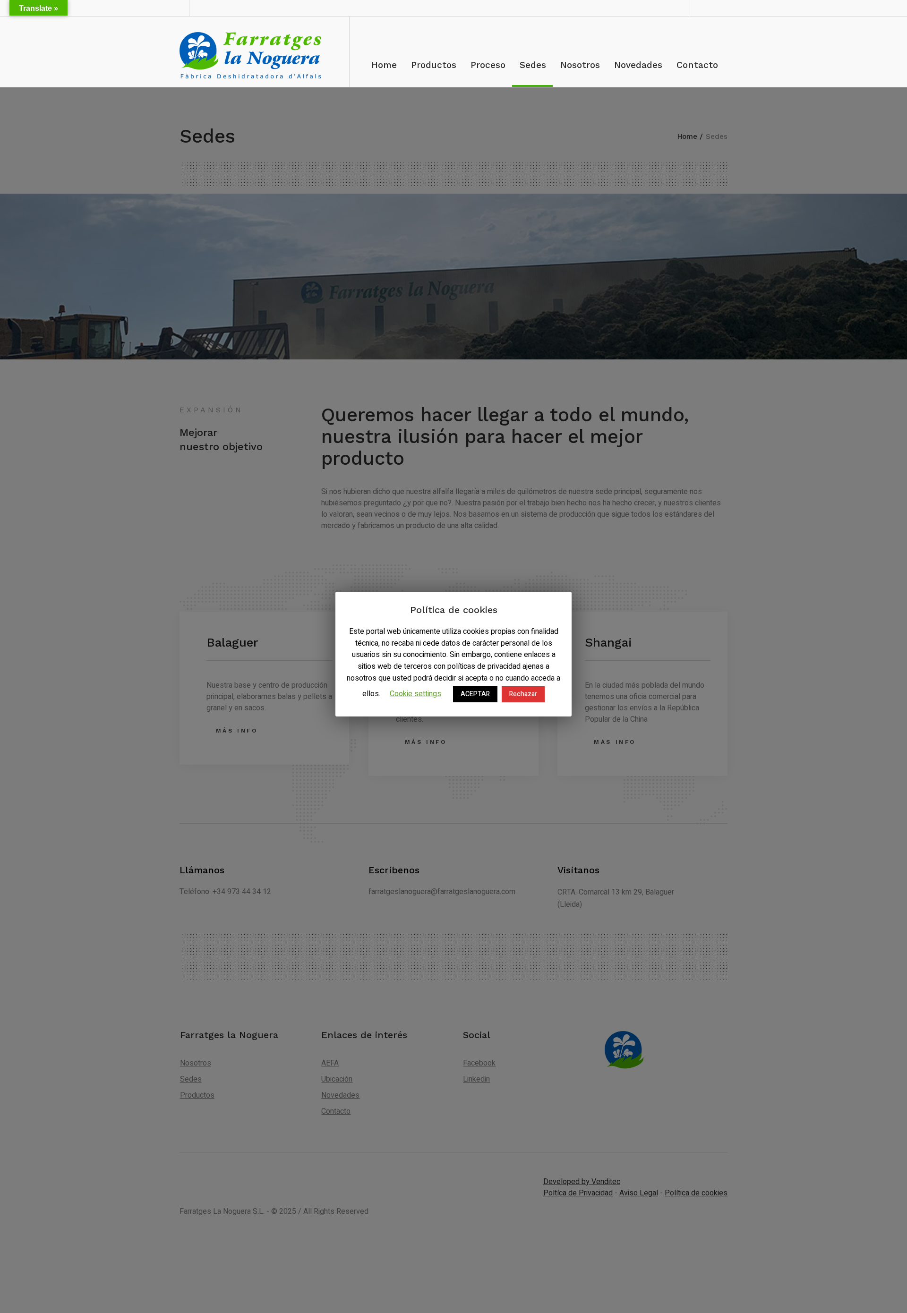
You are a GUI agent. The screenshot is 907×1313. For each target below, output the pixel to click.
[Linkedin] (719, 8)
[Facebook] (706, 8)
